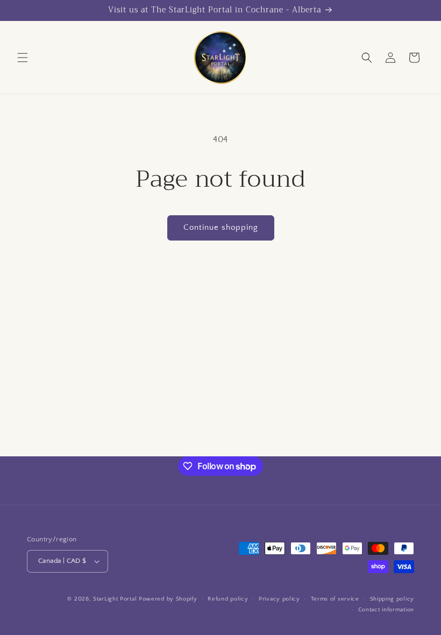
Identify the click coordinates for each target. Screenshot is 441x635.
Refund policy (228, 599)
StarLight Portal (115, 599)
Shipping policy (392, 599)
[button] (22, 57)
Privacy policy (279, 599)
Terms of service (335, 599)
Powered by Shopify (168, 599)
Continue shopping (220, 227)
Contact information (386, 609)
